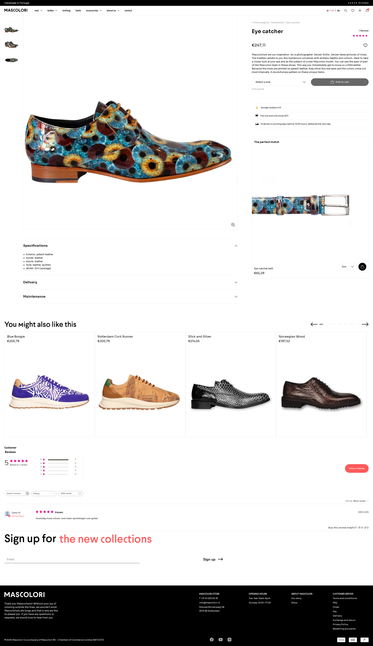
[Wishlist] (352, 10)
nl (328, 10)
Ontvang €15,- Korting (212, 339)
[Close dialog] (234, 287)
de (338, 10)
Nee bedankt (212, 347)
